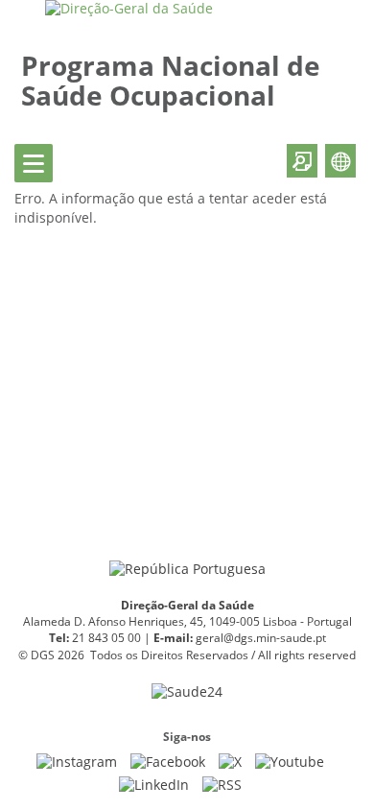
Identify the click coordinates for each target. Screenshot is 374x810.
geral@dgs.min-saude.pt (261, 638)
